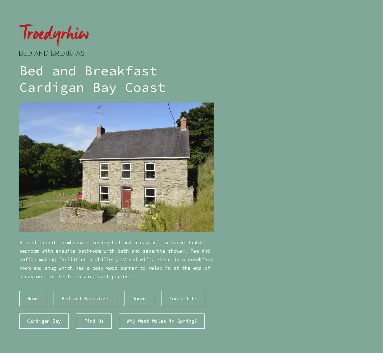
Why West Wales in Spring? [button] (162, 321)
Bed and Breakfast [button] (85, 299)
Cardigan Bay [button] (44, 321)
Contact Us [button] (183, 299)
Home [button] (32, 299)
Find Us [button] (94, 321)
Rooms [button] (139, 299)
